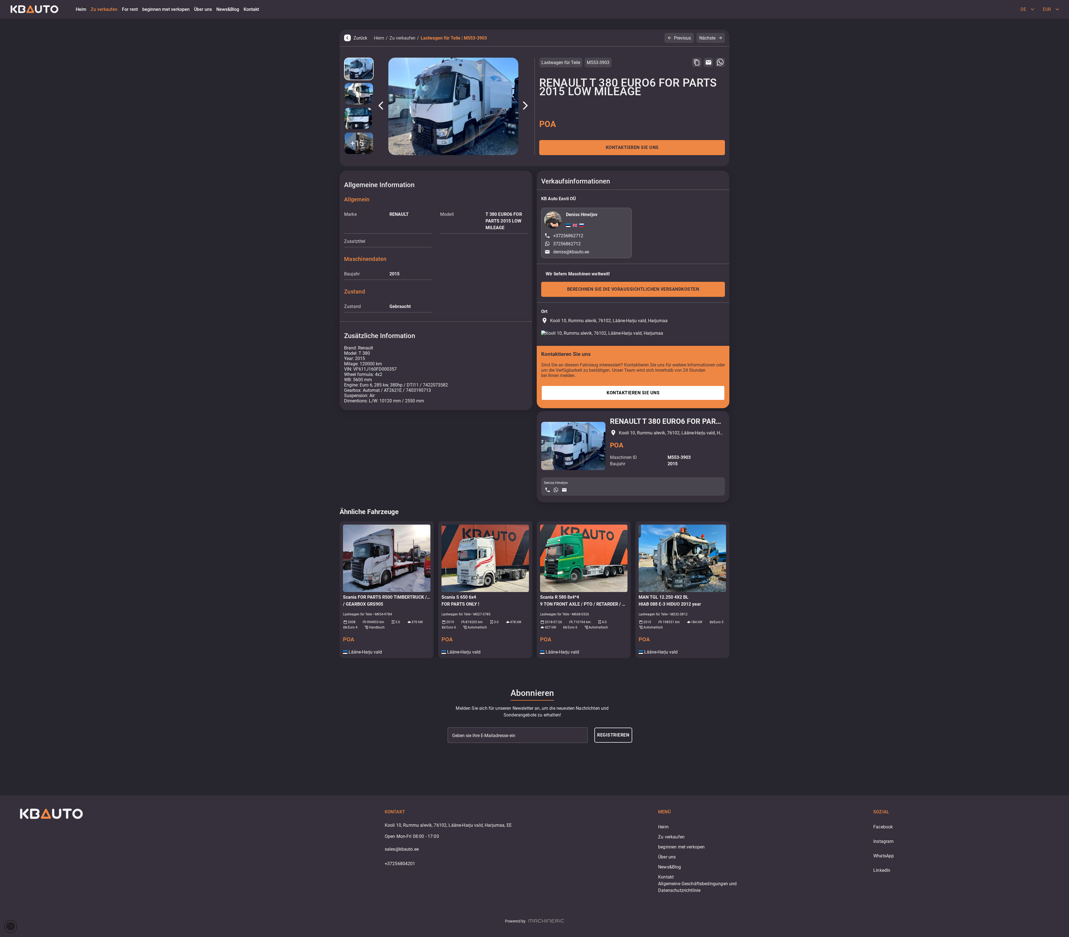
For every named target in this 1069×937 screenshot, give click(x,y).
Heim (379, 38)
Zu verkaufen (402, 38)
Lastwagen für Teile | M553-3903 (454, 38)
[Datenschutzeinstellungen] (10, 926)
